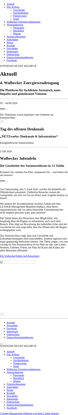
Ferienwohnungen (16, 36)
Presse (10, 42)
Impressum (12, 51)
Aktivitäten (12, 39)
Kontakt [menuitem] (11, 393)
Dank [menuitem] (16, 366)
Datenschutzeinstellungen (20, 57)
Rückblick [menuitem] (18, 378)
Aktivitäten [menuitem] (12, 387)
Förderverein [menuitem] (20, 363)
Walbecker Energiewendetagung (23, 21)
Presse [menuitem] (10, 390)
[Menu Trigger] (1, 343)
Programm (18, 27)
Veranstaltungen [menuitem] (15, 372)
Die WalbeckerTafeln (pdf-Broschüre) (19, 256)
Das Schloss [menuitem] (13, 354)
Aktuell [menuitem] (10, 351)
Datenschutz (13, 54)
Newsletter (12, 48)
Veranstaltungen (15, 24)
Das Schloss (13, 7)
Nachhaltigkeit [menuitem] (20, 360)
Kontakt (11, 45)
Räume (17, 33)
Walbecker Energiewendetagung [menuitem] (23, 369)
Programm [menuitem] (18, 375)
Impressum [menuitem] (12, 399)
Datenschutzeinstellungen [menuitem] (20, 404)
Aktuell (10, 4)
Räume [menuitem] (17, 381)
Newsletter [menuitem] (12, 396)
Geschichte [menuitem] (19, 357)
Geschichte (19, 10)
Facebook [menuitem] (12, 407)
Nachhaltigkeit (20, 13)
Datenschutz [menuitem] (13, 402)
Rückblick (18, 30)
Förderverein (20, 15)
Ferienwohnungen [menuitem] (16, 384)
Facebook (12, 60)
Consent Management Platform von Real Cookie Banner (29, 413)
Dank (16, 18)
